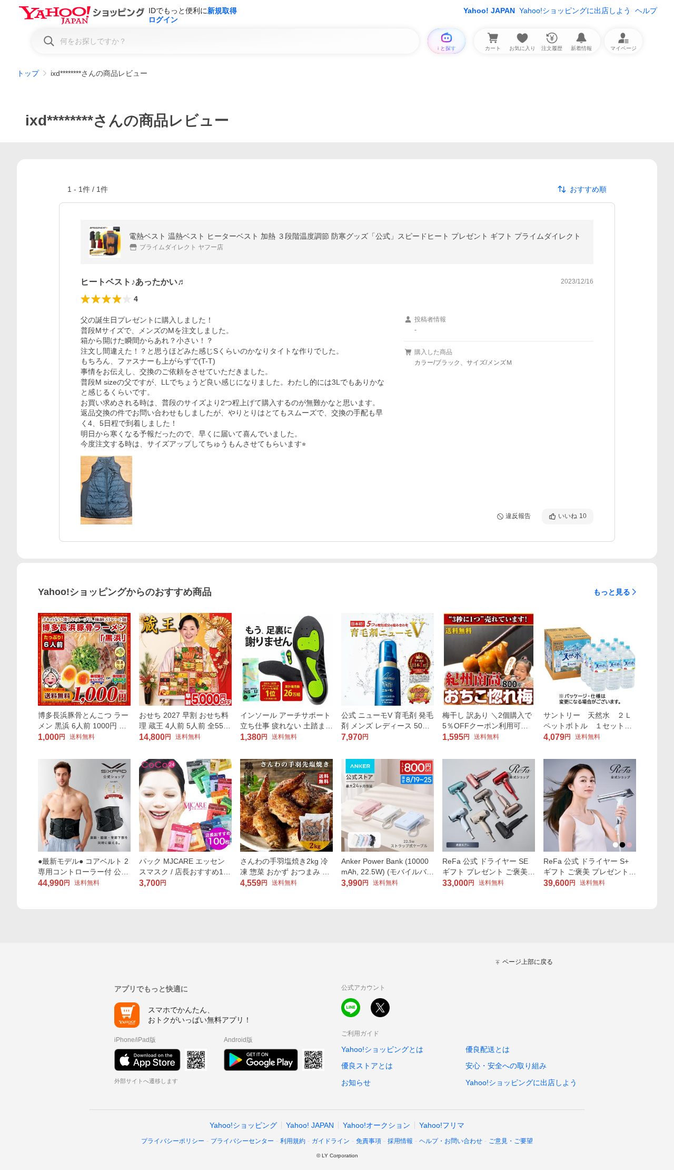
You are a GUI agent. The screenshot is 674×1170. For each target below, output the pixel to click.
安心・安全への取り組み (506, 1065)
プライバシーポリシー (172, 1141)
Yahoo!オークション (376, 1125)
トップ (28, 73)
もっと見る (611, 592)
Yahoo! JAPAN (489, 10)
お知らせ (356, 1082)
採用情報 (400, 1141)
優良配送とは (487, 1049)
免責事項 (368, 1141)
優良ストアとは (367, 1065)
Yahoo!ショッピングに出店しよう (575, 10)
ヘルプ (646, 10)
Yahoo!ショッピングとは (382, 1049)
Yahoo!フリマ (441, 1125)
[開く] (106, 490)
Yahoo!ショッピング (243, 1125)
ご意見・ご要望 (511, 1141)
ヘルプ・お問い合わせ (450, 1141)
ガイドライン (331, 1141)
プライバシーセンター (242, 1141)
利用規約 (292, 1141)
